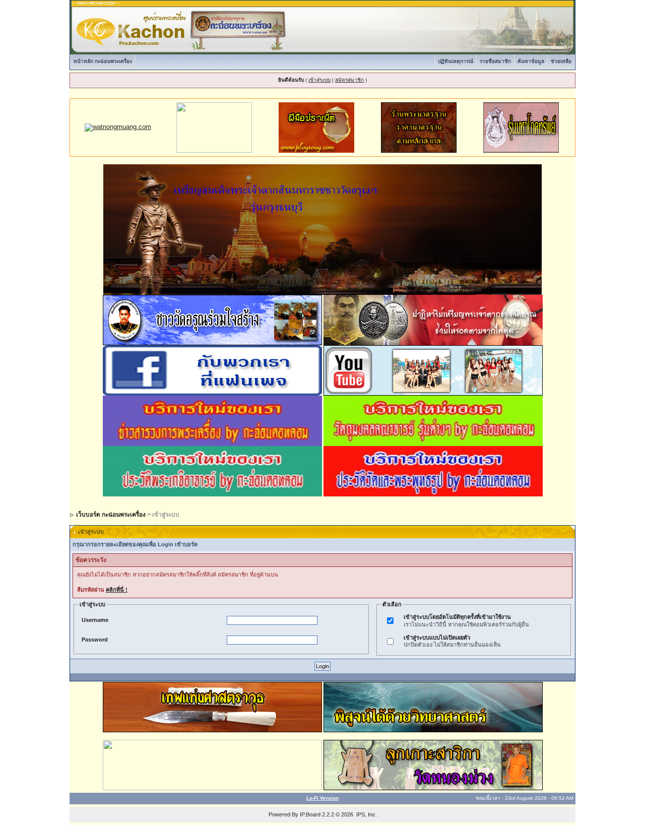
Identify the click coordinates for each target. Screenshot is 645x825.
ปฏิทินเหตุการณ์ (455, 61)
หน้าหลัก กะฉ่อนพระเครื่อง (103, 61)
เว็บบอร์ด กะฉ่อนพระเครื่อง (111, 514)
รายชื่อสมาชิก (495, 61)
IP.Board (310, 814)
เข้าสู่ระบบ (319, 80)
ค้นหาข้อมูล (531, 61)
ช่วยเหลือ (561, 61)
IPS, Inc (365, 814)
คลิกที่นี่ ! (116, 590)
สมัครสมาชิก (349, 80)
